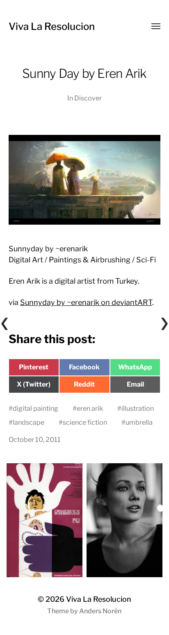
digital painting (35, 408)
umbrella (139, 422)
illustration (137, 408)
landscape (28, 422)
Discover (88, 98)
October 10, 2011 (35, 439)
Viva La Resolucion (52, 26)
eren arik (90, 408)
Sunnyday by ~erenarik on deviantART (86, 302)
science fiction (85, 422)
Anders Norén (100, 611)
